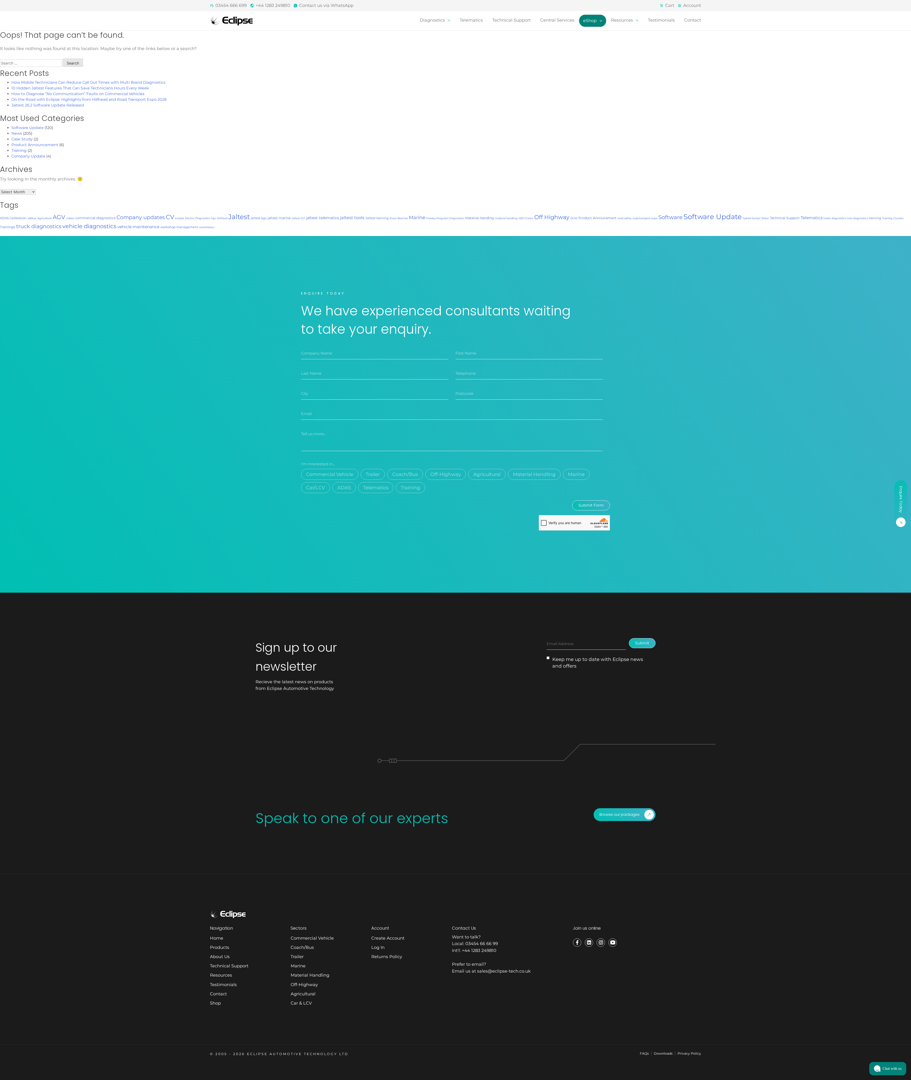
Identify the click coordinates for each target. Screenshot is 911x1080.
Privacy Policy (689, 1053)
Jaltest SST (298, 218)
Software (670, 217)
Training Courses (892, 218)
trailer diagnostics (834, 218)
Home (216, 938)
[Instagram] (601, 942)
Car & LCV (301, 1003)
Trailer (373, 474)
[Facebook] (577, 942)
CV (170, 217)
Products (219, 947)
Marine (417, 217)
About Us (220, 956)
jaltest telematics (322, 218)
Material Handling (534, 474)
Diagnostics (433, 20)
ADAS (344, 487)
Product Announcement (34, 145)
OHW (573, 218)
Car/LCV (315, 487)
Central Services (557, 20)
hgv (213, 218)
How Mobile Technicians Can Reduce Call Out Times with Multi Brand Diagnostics (88, 82)
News (16, 133)
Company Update (28, 156)
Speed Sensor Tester (756, 218)
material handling (506, 218)
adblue (32, 218)
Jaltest (239, 217)
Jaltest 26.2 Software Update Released (47, 105)
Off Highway (551, 217)
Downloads (663, 1053)
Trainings (7, 227)
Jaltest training (377, 218)
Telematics (471, 20)
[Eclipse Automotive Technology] (231, 20)
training (875, 218)
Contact (692, 20)
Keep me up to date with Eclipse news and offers (597, 662)
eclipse (179, 218)
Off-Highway (445, 474)
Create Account (387, 938)
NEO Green (526, 218)
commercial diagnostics (95, 218)
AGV (59, 217)
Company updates (140, 217)
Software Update (27, 127)
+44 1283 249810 (273, 5)
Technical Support (511, 20)
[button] (887, 1068)
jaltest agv (259, 218)
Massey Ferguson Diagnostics (445, 218)
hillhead (222, 218)
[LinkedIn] (589, 942)
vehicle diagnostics (89, 226)
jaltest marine (279, 218)
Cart (669, 5)
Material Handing (479, 218)
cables (70, 218)
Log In (378, 947)
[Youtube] (613, 942)
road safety (625, 218)
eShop (590, 20)
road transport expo (644, 218)
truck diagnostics (38, 226)
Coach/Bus (405, 474)
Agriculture (44, 218)
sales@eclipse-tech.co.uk (504, 971)
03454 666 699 (231, 5)
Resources (622, 20)
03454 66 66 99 (481, 943)
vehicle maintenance (138, 226)
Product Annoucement (597, 218)
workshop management (179, 227)
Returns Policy (386, 956)
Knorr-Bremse (399, 218)
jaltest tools (352, 217)
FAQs (644, 1053)
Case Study (22, 139)
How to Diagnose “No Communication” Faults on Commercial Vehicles (77, 94)
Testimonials (661, 20)
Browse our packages (620, 814)
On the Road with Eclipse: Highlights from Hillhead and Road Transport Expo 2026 (89, 99)
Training (19, 150)
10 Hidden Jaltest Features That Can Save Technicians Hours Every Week (80, 88)
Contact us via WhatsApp (326, 5)
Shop (215, 1003)
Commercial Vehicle (329, 474)
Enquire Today (901, 499)
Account (692, 5)
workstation (206, 227)
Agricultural (487, 474)
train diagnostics (857, 218)
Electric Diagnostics (197, 218)
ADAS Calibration (13, 218)
